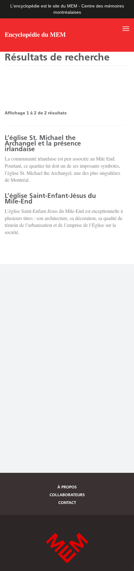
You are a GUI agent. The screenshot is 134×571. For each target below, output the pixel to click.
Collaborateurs (67, 494)
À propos (67, 486)
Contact (67, 502)
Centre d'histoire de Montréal (67, 548)
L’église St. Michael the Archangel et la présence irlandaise (43, 143)
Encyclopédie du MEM (35, 35)
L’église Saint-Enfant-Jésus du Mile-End (50, 198)
